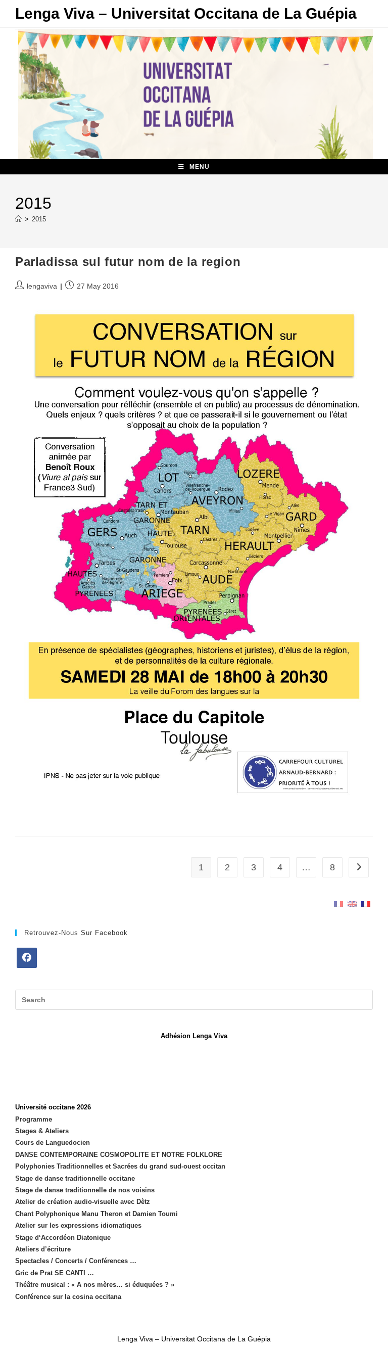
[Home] (18, 219)
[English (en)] (352, 903)
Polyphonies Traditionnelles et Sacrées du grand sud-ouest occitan (120, 1166)
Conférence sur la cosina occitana (68, 1296)
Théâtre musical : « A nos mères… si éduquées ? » (94, 1284)
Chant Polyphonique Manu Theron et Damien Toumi (96, 1214)
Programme (33, 1119)
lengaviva (42, 286)
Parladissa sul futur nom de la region (127, 261)
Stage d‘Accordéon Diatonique (63, 1237)
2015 (39, 219)
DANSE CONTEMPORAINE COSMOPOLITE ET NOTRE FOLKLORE (118, 1154)
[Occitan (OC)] (365, 903)
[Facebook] (27, 958)
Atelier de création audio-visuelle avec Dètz (82, 1201)
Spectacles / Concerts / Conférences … (75, 1261)
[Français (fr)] (338, 903)
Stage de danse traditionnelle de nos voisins (85, 1190)
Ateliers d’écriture (43, 1249)
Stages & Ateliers (42, 1131)
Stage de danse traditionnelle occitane (75, 1178)
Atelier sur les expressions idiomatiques (78, 1225)
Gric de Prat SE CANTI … (54, 1273)
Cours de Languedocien (52, 1142)
